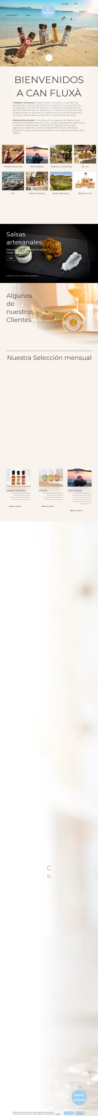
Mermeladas (37, 166)
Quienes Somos (25, 8)
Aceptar (69, 1113)
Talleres (65, 4)
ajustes (58, 1114)
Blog (76, 4)
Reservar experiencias (79, 1097)
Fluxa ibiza (10, 8)
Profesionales (11, 15)
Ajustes (80, 1113)
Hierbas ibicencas (13, 166)
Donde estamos (67, 11)
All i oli (85, 166)
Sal (13, 193)
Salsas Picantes (37, 193)
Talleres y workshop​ (61, 166)
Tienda (27, 15)
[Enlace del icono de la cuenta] (71, 19)
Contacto (83, 11)
